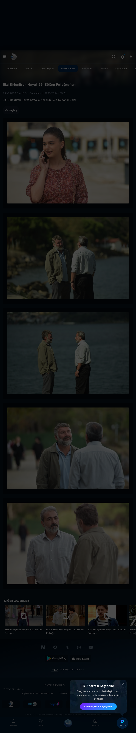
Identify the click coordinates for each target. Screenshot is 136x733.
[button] (123, 684)
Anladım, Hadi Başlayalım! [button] (98, 706)
